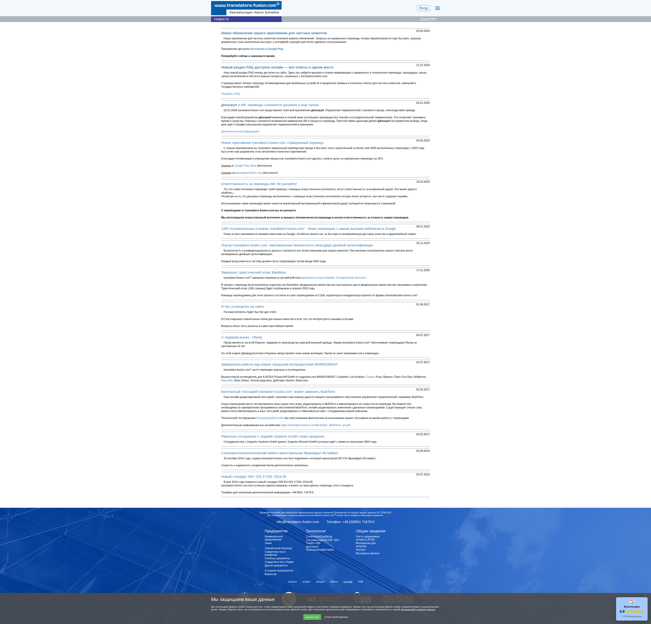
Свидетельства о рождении (275, 553)
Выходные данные (372, 515)
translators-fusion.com (249, 172)
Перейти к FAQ (230, 93)
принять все (312, 617)
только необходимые (336, 617)
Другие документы (276, 565)
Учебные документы (277, 558)
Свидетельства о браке (279, 561)
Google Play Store (245, 165)
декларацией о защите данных (418, 609)
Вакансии (271, 574)
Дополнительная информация (240, 131)
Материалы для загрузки (366, 545)
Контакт (361, 549)
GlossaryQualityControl (270, 418)
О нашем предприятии (279, 570)
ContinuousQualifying (319, 536)
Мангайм (226, 380)
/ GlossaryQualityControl (320, 548)
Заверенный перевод (278, 548)
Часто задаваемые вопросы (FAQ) (368, 538)
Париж (370, 376)
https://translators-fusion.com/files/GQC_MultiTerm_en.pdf (315, 425)
